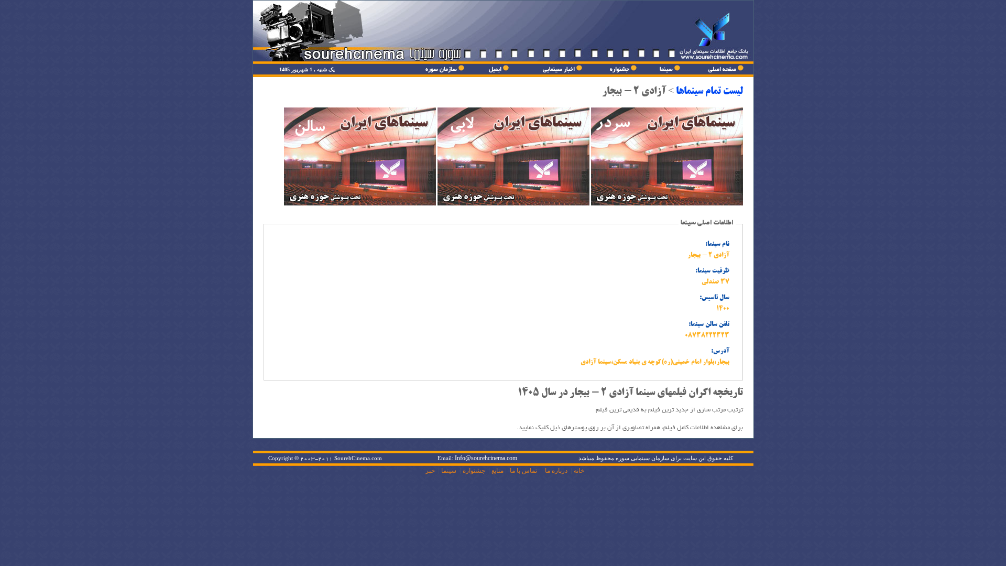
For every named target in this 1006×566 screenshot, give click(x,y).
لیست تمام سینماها (709, 91)
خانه (579, 470)
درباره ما (556, 470)
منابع (497, 470)
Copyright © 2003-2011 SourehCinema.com (325, 458)
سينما (666, 69)
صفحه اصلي (722, 69)
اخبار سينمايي (559, 69)
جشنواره (619, 69)
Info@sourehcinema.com (486, 458)
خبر (430, 470)
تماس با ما (523, 470)
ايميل (495, 69)
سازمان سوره (441, 69)
